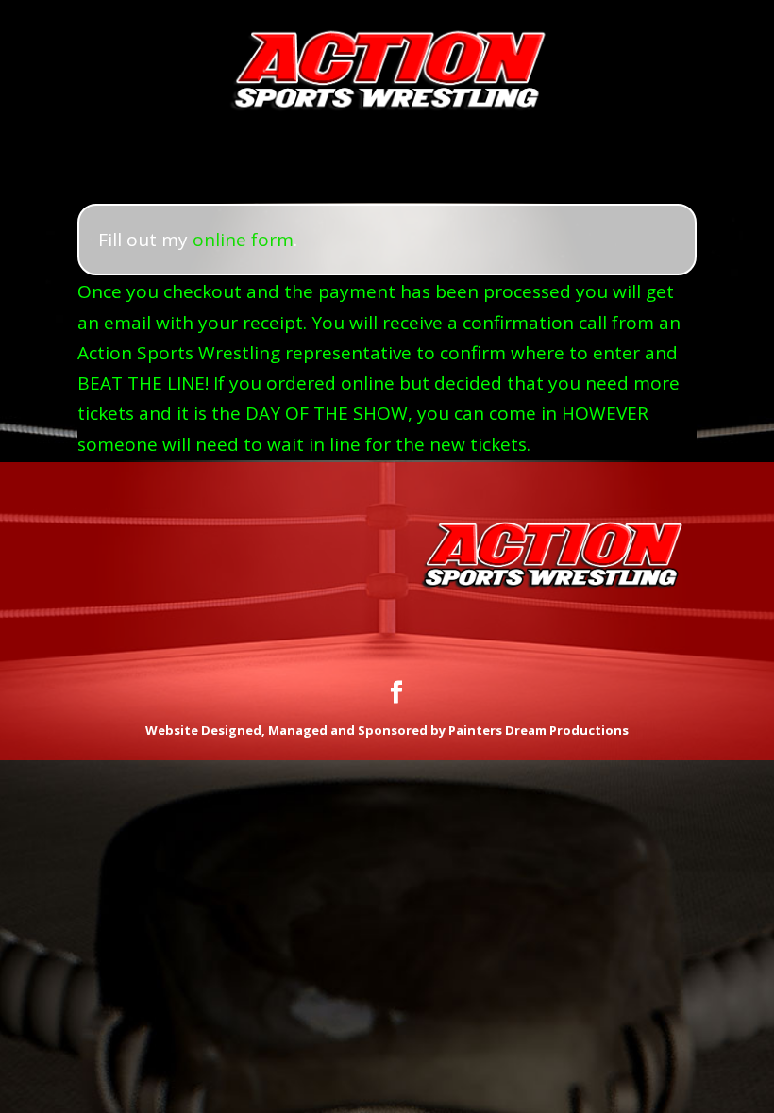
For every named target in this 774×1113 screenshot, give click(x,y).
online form (243, 239)
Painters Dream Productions (538, 730)
